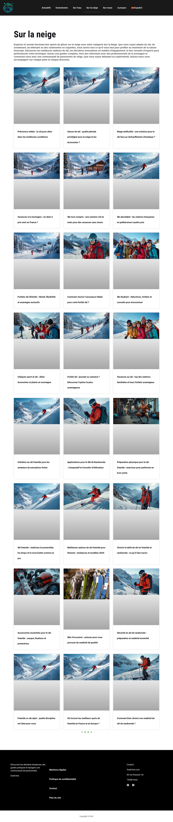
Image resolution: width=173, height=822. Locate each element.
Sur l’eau (77, 7)
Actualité (46, 7)
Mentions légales (57, 769)
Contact (53, 788)
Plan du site (55, 797)
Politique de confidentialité (62, 779)
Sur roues (107, 7)
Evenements (62, 7)
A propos (121, 7)
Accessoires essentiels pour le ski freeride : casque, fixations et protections (34, 638)
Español (138, 7)
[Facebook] (133, 785)
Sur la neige (92, 7)
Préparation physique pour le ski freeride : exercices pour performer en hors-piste (135, 467)
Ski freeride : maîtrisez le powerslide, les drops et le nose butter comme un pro (36, 553)
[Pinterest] (128, 785)
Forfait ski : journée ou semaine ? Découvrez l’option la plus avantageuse (83, 382)
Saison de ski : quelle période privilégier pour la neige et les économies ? (82, 137)
